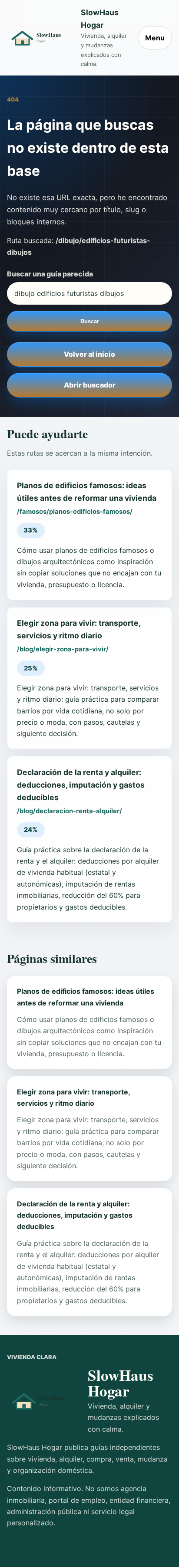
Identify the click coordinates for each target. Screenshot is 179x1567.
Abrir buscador (90, 385)
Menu (155, 37)
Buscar (89, 321)
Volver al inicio (89, 354)
